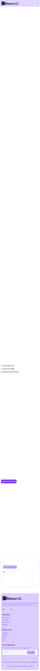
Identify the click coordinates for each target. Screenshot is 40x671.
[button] (37, 3)
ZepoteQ (34, 662)
